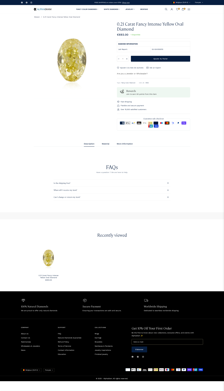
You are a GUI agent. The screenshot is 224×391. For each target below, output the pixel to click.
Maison (37, 17)
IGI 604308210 (157, 49)
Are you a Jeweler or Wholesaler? (132, 74)
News (23, 350)
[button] (166, 9)
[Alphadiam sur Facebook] (133, 356)
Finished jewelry (101, 354)
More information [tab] (125, 144)
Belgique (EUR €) (182, 2)
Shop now (126, 2)
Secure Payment (91, 306)
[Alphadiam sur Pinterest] (138, 356)
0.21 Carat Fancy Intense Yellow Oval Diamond (48, 276)
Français (198, 2)
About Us (24, 334)
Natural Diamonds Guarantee (69, 338)
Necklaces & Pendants (104, 346)
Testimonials (26, 342)
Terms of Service (64, 346)
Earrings (98, 338)
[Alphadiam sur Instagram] (143, 356)
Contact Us (25, 338)
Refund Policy (63, 342)
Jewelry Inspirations (103, 350)
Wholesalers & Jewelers (30, 346)
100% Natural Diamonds (34, 306)
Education (62, 354)
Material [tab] (105, 144)
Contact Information (66, 350)
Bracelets (98, 342)
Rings (97, 334)
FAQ (59, 334)
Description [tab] (89, 144)
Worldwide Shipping (155, 306)
